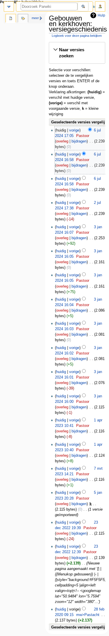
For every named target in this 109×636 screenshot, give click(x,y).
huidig (61, 154)
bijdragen (79, 141)
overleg (62, 141)
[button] (77, 53)
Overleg (23, 18)
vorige (74, 130)
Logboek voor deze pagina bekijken (77, 35)
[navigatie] (9, 6)
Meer (35, 18)
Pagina (11, 18)
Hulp (101, 15)
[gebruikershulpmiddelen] (100, 6)
